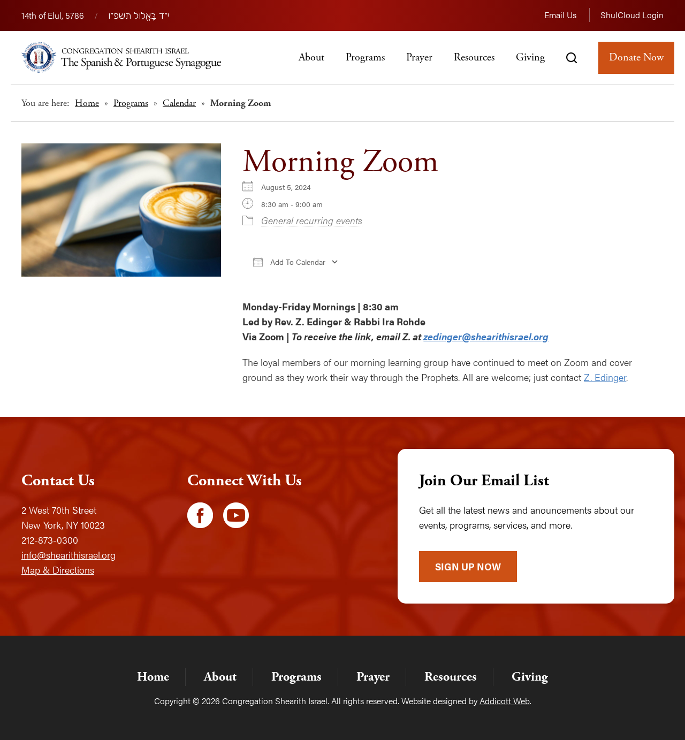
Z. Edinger (605, 377)
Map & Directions (57, 569)
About (311, 57)
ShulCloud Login (632, 15)
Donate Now (636, 57)
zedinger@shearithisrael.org (486, 336)
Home (87, 103)
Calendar (179, 103)
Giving (530, 57)
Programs (365, 57)
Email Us (560, 15)
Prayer (419, 57)
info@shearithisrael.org (68, 554)
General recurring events (311, 220)
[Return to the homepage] (121, 57)
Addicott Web (505, 701)
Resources (474, 57)
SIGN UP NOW (468, 566)
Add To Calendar (296, 261)
